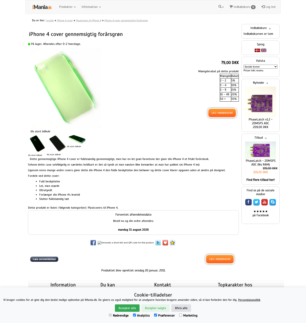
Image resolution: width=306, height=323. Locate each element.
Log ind (270, 7)
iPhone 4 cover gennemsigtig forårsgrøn (126, 20)
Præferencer (166, 315)
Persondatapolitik (249, 300)
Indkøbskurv (243, 7)
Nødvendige (121, 315)
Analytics (143, 315)
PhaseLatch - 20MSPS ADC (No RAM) (261, 162)
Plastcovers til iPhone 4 (88, 20)
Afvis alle (181, 308)
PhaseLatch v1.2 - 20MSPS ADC (260, 121)
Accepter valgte (155, 308)
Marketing (190, 315)
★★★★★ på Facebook (260, 213)
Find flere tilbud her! (260, 180)
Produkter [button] (66, 7)
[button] (221, 6)
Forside (50, 20)
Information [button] (90, 7)
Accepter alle (127, 308)
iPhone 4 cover (65, 20)
